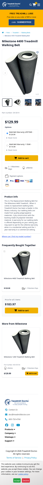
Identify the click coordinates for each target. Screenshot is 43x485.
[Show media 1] (7, 102)
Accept (17, 480)
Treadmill (16, 33)
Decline (26, 480)
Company (9, 433)
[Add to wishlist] (37, 52)
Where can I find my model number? (16, 236)
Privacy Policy (30, 457)
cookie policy (23, 474)
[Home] (3, 32)
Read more (12, 138)
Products (9, 429)
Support (8, 441)
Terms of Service (13, 457)
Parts (8, 33)
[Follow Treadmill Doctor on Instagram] (12, 425)
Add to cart (23, 158)
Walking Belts (25, 33)
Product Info (11, 196)
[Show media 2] (17, 102)
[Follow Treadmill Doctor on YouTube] (18, 425)
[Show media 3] (28, 102)
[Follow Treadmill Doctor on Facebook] (7, 425)
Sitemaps (9, 437)
